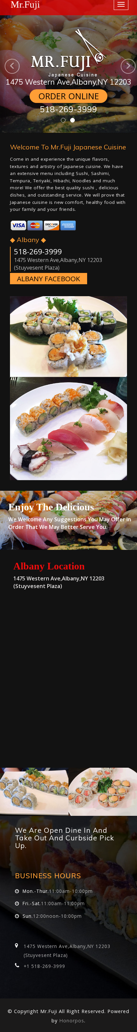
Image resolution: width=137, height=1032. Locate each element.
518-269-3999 (68, 109)
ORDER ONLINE (68, 96)
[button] (3, 66)
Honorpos (71, 1020)
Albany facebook (48, 278)
